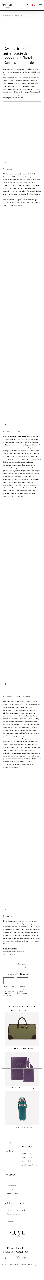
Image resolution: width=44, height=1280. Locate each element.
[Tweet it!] (25, 967)
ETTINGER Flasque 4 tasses (22, 1127)
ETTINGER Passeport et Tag (22, 1088)
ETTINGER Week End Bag (22, 1048)
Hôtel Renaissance (10, 948)
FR (34, 5)
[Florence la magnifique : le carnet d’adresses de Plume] (22, 980)
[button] (22, 156)
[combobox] (32, 5)
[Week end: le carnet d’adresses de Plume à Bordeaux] (8, 980)
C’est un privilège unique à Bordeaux (16, 436)
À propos (11, 1174)
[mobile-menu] (40, 5)
